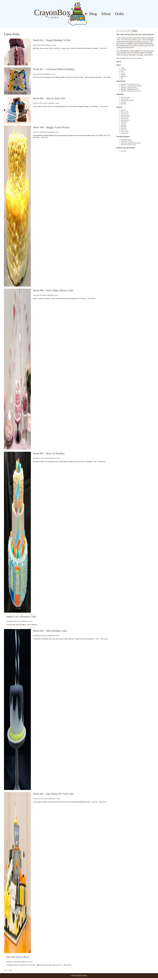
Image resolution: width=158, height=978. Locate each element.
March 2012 (124, 130)
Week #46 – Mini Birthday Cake (50, 630)
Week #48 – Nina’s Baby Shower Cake (53, 290)
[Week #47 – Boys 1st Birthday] (17, 532)
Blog (93, 14)
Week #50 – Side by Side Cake (49, 98)
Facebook (123, 69)
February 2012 (125, 131)
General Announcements (127, 100)
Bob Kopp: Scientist (126, 139)
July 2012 (123, 123)
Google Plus (124, 76)
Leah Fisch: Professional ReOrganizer (131, 143)
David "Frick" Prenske (126, 141)
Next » (11, 970)
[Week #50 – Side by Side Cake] (17, 110)
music (133, 58)
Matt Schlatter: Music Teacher (128, 144)
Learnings (123, 102)
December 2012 (125, 115)
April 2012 (123, 128)
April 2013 (123, 110)
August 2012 (124, 122)
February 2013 (125, 112)
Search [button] (135, 31)
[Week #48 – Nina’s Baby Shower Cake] (17, 369)
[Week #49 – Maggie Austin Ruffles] (17, 206)
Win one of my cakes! (17, 956)
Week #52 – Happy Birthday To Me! (52, 40)
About (106, 14)
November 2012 (125, 117)
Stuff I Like (123, 104)
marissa (54, 45)
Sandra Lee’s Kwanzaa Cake (21, 616)
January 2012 (124, 133)
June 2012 (123, 125)
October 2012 (124, 118)
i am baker (123, 151)
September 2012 (125, 120)
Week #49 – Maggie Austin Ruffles (51, 127)
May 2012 (123, 126)
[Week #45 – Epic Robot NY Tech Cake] (17, 872)
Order (119, 14)
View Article (103, 48)
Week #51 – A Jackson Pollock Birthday (54, 69)
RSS (122, 78)
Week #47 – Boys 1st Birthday (49, 453)
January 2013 (124, 113)
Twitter (122, 68)
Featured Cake (125, 99)
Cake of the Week (125, 97)
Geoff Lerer (120, 55)
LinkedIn (123, 73)
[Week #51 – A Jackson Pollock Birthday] (17, 80)
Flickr (122, 71)
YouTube (123, 74)
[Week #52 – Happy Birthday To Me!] (17, 52)
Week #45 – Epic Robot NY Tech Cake (53, 793)
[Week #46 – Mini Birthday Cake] (17, 709)
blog (140, 58)
